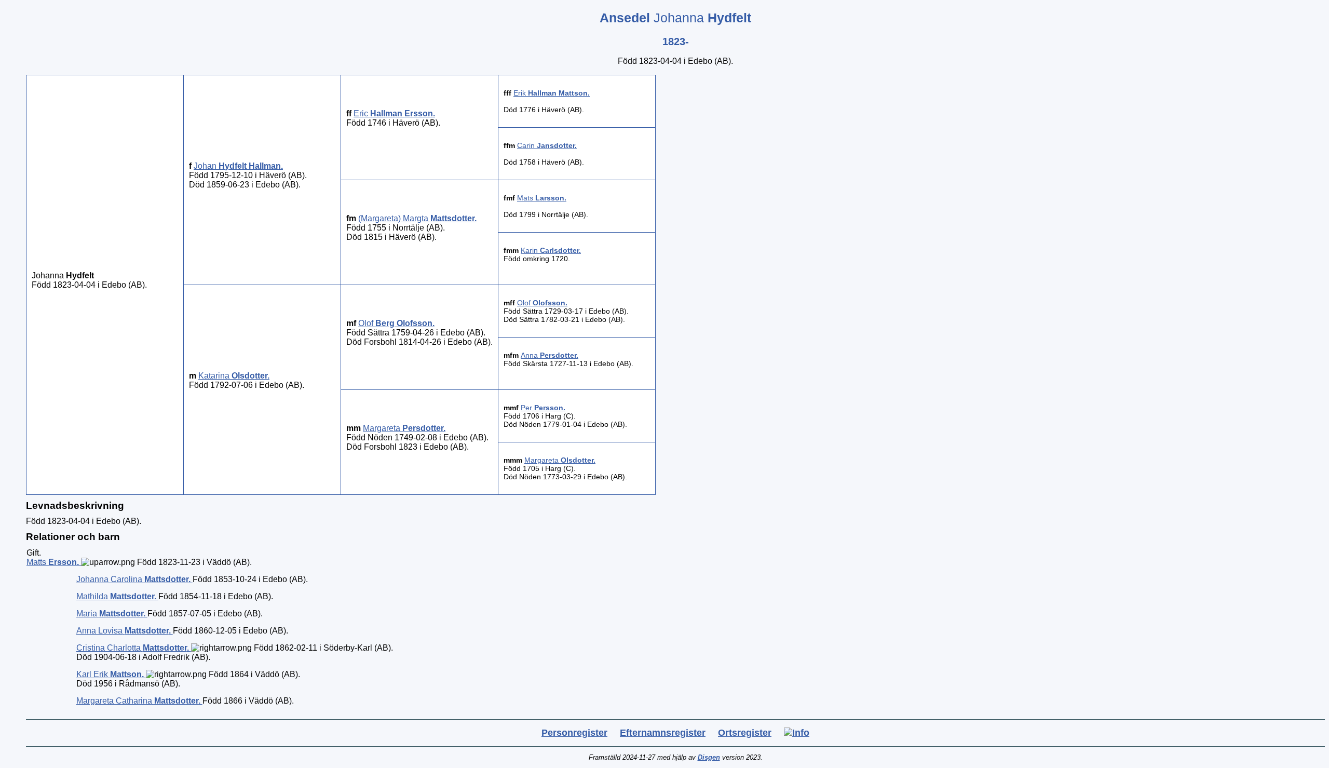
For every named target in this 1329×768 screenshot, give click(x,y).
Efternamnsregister (663, 732)
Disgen (709, 757)
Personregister (574, 732)
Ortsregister (744, 732)
